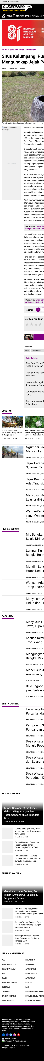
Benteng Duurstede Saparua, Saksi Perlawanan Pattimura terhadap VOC (27, 938)
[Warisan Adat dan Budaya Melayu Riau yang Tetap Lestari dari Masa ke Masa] (12, 587)
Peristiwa (20, 16)
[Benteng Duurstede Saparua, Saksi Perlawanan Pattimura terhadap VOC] (7, 940)
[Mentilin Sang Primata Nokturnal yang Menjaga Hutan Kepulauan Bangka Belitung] (12, 571)
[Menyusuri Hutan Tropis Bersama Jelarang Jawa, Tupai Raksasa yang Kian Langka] (12, 627)
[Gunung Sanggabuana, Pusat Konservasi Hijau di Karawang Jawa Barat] (7, 833)
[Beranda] (17, 8)
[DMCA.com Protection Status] (14, 1041)
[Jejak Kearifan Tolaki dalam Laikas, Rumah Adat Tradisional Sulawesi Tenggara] (12, 484)
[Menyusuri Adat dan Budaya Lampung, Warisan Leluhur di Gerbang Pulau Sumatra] (12, 500)
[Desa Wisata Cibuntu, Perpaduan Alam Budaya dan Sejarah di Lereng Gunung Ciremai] (12, 762)
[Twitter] (11, 1035)
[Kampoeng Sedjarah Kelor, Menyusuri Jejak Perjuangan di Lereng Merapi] (12, 730)
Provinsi (10, 16)
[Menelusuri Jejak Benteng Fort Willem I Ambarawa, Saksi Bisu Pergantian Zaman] (12, 675)
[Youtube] (19, 1035)
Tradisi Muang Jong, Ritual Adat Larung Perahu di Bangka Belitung (12, 432)
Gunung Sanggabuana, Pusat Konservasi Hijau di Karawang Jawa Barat (28, 831)
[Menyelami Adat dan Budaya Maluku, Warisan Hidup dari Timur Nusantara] (12, 603)
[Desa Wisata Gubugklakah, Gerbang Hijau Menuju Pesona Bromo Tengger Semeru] (12, 746)
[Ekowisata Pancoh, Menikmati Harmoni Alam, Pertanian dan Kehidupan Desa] (12, 714)
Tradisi (28, 16)
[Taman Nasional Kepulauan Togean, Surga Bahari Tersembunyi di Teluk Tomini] (7, 847)
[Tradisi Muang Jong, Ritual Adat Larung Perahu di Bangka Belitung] (12, 422)
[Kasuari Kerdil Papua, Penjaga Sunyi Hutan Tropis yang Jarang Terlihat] (12, 643)
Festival (35, 16)
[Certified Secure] (9, 1039)
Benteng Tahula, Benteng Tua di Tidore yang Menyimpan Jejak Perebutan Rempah (28, 925)
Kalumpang (36, 351)
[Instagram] (15, 1035)
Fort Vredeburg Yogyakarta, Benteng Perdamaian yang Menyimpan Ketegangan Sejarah (29, 911)
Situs (27, 351)
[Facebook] (7, 1035)
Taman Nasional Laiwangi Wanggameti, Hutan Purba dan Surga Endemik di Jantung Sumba (28, 860)
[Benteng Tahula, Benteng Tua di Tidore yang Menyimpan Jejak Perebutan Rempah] (7, 927)
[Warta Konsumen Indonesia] (11, 128)
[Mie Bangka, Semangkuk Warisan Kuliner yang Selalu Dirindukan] (12, 539)
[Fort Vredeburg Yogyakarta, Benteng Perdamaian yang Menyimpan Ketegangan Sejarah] (7, 913)
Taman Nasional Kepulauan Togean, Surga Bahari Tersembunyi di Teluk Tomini (27, 845)
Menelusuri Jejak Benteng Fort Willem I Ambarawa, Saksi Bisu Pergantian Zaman (21, 895)
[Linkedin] (4, 1035)
